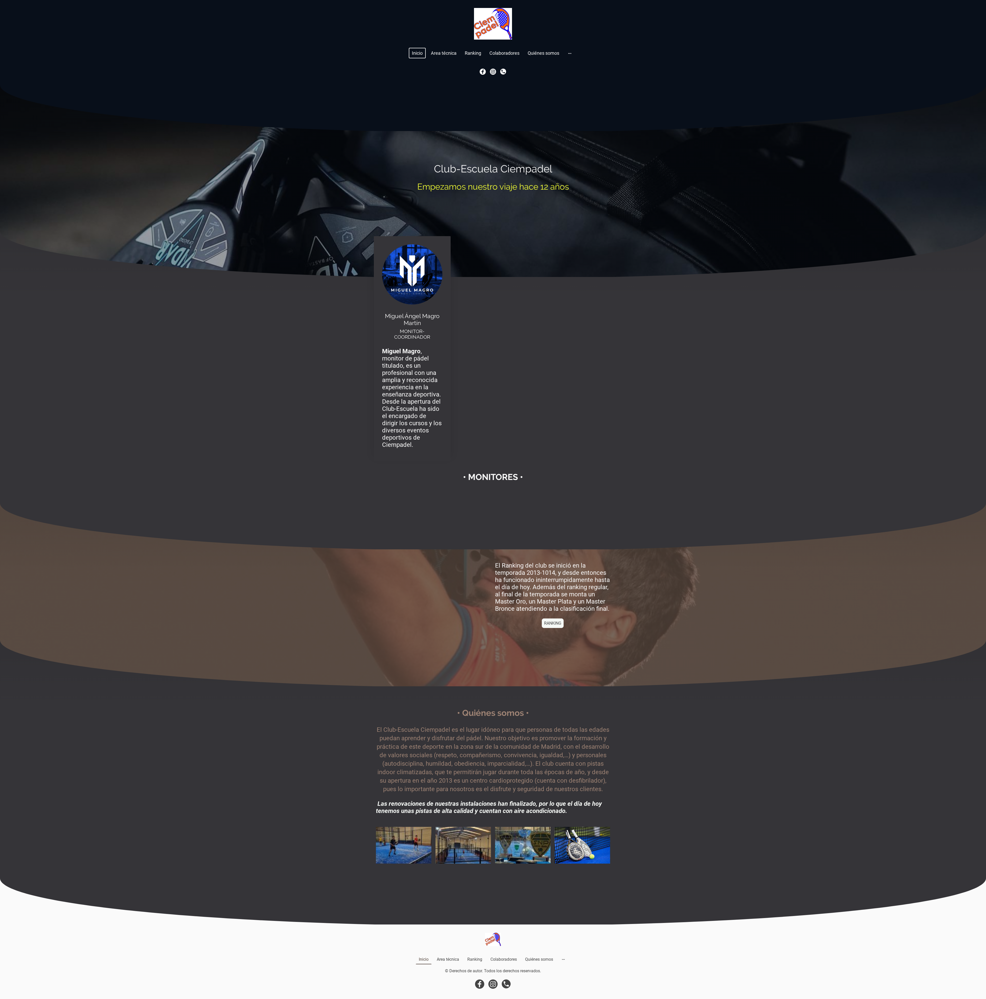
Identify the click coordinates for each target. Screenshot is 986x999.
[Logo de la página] (493, 24)
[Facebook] (483, 72)
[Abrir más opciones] (569, 53)
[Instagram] (493, 72)
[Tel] (503, 72)
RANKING (552, 623)
